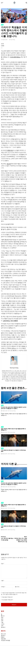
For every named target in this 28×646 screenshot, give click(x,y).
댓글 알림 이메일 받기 (7, 597)
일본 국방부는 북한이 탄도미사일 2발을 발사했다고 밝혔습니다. (13, 429)
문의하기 (3, 627)
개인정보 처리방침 (5, 640)
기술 (2, 622)
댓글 (2, 563)
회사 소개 (3, 634)
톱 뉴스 (3, 615)
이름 (2, 580)
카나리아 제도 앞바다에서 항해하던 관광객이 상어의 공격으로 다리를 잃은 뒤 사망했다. (13, 407)
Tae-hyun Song (12, 39)
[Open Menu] (2, 2)
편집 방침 (3, 638)
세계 (2, 24)
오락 (2, 625)
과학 (2, 620)
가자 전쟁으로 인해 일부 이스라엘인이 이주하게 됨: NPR (13, 450)
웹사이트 (17, 586)
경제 (2, 619)
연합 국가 (10, 150)
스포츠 (2, 624)
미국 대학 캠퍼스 (15, 57)
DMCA (2, 637)
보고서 (9, 164)
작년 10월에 (14, 320)
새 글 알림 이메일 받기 (7, 599)
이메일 (3, 586)
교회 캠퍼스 (6, 320)
